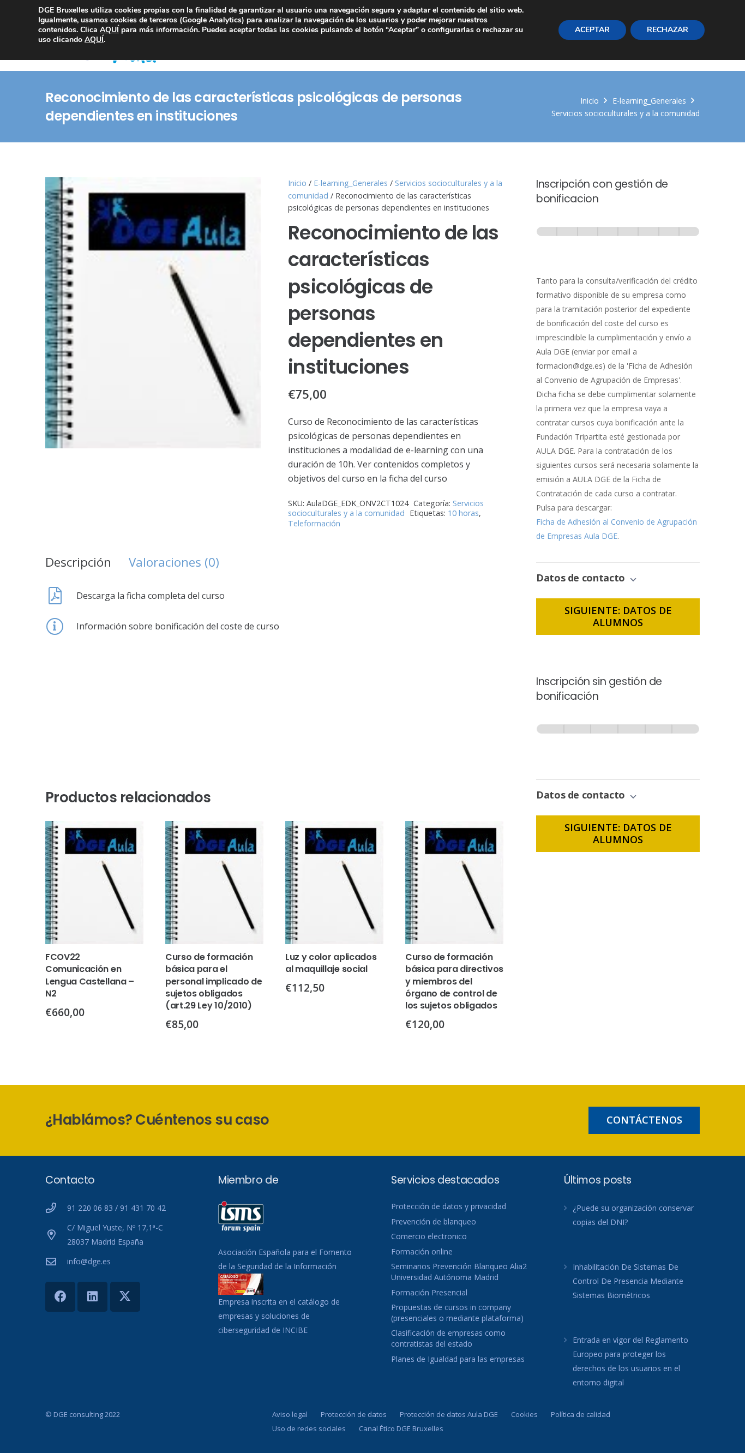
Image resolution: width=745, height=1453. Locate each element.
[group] (618, 241)
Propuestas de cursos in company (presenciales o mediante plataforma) (457, 1312)
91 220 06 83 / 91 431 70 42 (116, 1208)
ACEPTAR (592, 30)
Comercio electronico (429, 1236)
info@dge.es (89, 1261)
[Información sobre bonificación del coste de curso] (60, 626)
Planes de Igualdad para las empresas (458, 1359)
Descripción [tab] (78, 562)
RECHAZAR (667, 30)
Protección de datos (354, 1414)
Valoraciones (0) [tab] (174, 562)
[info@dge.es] (56, 1261)
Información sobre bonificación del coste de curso (177, 626)
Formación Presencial (429, 1292)
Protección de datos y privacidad (448, 1206)
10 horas (463, 513)
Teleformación (314, 523)
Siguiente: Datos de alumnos (618, 616)
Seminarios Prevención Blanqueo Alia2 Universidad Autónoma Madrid (459, 1271)
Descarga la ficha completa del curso (150, 596)
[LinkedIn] (92, 1297)
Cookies (524, 1414)
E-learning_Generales (649, 100)
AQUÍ (109, 30)
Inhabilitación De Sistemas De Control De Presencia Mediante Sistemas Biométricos (628, 1281)
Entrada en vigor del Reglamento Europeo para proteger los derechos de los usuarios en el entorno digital (630, 1361)
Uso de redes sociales (309, 1428)
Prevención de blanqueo (433, 1221)
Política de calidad (580, 1414)
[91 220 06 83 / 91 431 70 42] (56, 1208)
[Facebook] (60, 1297)
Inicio (589, 100)
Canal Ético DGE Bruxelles (401, 1428)
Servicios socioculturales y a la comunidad (625, 113)
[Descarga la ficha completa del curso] (60, 595)
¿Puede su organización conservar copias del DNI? (633, 1215)
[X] (125, 1297)
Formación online (422, 1251)
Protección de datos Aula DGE (449, 1414)
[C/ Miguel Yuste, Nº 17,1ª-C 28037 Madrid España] (56, 1234)
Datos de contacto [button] (582, 577)
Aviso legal (290, 1414)
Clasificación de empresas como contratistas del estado (448, 1338)
